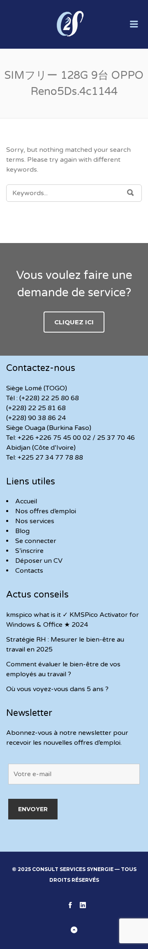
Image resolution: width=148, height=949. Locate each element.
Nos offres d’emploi (45, 511)
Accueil (26, 501)
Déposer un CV (38, 561)
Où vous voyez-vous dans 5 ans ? (57, 689)
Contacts (29, 571)
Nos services (34, 521)
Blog (22, 531)
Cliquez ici (74, 322)
